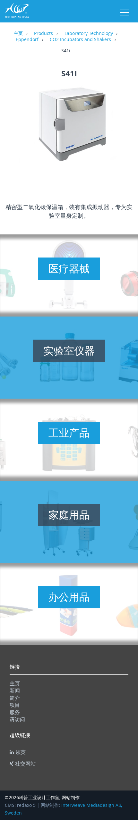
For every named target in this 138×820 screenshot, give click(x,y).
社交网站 (25, 763)
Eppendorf (27, 40)
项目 (15, 704)
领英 (20, 752)
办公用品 (69, 597)
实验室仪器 (69, 350)
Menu (124, 12)
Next (122, 133)
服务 (15, 712)
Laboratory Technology (89, 33)
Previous (16, 133)
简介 (15, 697)
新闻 (15, 690)
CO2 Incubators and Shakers (80, 40)
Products (43, 33)
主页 (18, 33)
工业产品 (69, 433)
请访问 (17, 719)
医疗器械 (69, 268)
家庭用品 (69, 515)
